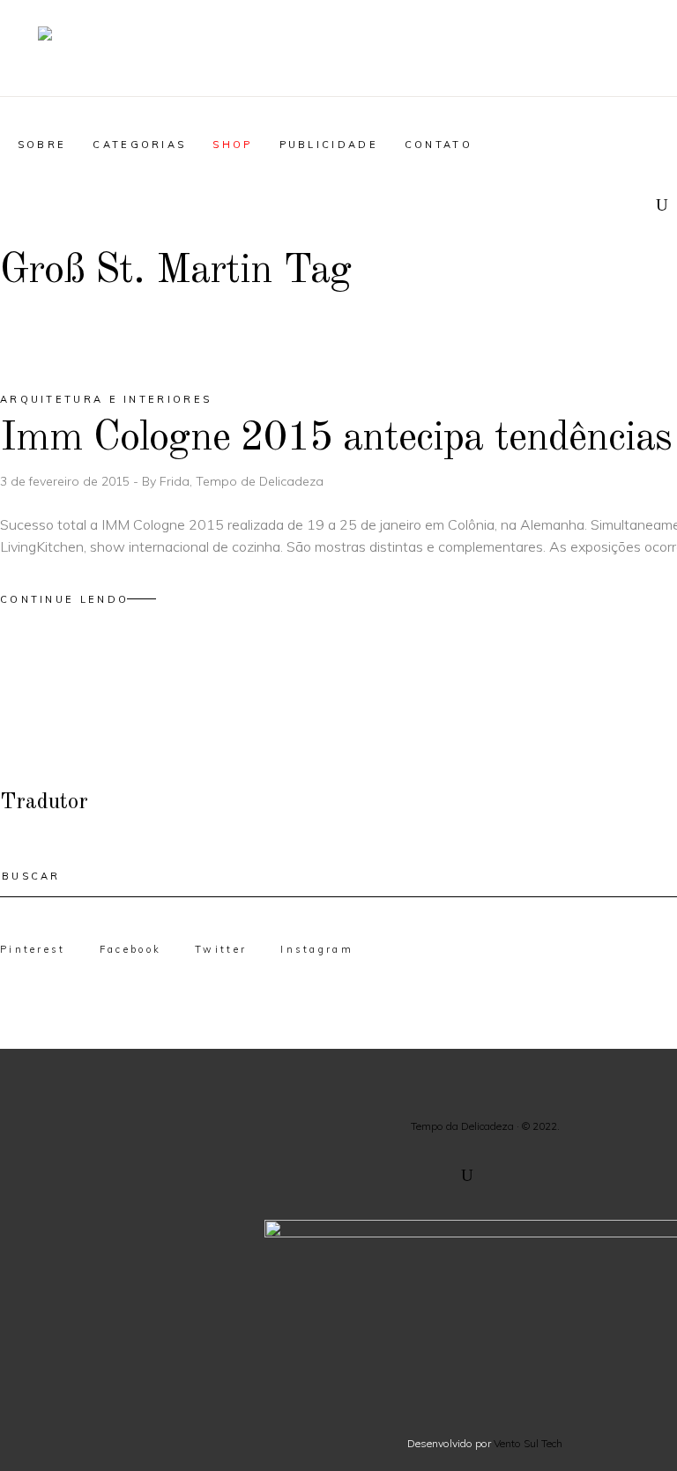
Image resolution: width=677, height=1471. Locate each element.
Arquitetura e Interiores (106, 399)
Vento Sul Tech (528, 1443)
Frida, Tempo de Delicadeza (242, 481)
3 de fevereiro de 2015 (66, 481)
